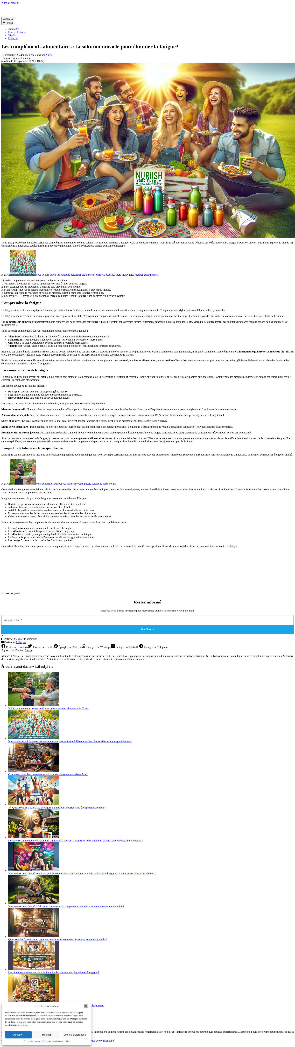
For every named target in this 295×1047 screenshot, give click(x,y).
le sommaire (20, 638)
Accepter (18, 1034)
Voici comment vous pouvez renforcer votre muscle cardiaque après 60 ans (76, 483)
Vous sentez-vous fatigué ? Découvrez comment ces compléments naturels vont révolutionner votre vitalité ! (66, 906)
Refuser (46, 1034)
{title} (67, 1041)
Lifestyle (13, 38)
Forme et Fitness (17, 32)
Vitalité (12, 35)
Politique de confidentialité (52, 1041)
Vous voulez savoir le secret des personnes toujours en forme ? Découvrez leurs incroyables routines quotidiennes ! (97, 274)
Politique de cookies (32, 1041)
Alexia (28, 650)
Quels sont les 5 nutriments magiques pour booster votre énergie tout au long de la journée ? (57, 939)
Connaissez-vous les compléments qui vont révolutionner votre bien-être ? (48, 774)
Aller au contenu (10, 2)
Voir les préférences (75, 1034)
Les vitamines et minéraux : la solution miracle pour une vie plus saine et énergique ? (53, 972)
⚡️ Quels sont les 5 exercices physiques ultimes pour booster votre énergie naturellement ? (57, 807)
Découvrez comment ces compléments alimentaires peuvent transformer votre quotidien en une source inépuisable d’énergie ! (75, 840)
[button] (86, 1006)
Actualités (13, 29)
